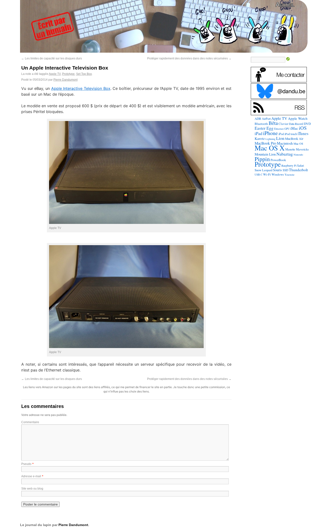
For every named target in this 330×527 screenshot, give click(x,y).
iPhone (270, 132)
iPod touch (291, 134)
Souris (277, 170)
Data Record (296, 124)
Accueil (285, 4)
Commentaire (30, 422)
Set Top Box (84, 74)
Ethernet (279, 128)
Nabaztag (284, 154)
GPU (287, 128)
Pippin (262, 159)
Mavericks (302, 149)
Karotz (260, 138)
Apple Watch (298, 118)
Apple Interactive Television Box (80, 88)
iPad (258, 133)
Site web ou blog (32, 488)
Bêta (273, 123)
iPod (281, 134)
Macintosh (285, 143)
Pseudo (26, 464)
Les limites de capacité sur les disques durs (51, 58)
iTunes (303, 133)
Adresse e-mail (31, 476)
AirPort (266, 119)
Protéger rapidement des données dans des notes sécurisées (189, 58)
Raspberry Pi (288, 165)
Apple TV (55, 74)
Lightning (270, 139)
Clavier (283, 123)
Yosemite (289, 174)
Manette (290, 149)
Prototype (68, 74)
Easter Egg (264, 128)
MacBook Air (294, 138)
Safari (300, 165)
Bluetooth (261, 123)
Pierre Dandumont (65, 79)
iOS (303, 128)
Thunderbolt (298, 169)
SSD (285, 170)
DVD (307, 123)
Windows (278, 174)
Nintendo (298, 154)
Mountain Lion (265, 154)
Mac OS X (270, 147)
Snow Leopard (263, 170)
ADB (258, 118)
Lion (280, 138)
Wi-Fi (267, 174)
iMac (294, 128)
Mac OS (298, 143)
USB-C (258, 174)
